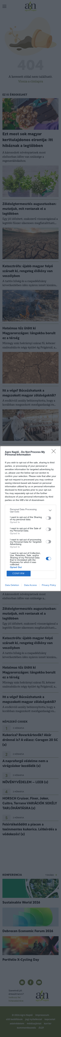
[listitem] (30, 510)
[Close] (55, 452)
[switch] (48, 518)
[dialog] (30, 518)
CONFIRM (19, 573)
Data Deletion (12, 585)
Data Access (30, 585)
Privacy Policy (49, 585)
